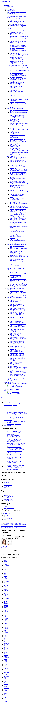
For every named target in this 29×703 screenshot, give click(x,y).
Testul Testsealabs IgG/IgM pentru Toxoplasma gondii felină (15, 468)
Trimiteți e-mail (4, 546)
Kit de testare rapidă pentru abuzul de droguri (14, 403)
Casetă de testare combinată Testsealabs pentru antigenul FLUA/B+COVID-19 (16, 444)
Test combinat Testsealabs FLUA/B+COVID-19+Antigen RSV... (16, 436)
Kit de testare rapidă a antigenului (18, 524)
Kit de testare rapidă (5, 524)
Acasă (5, 399)
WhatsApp (3, 547)
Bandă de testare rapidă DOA (10, 405)
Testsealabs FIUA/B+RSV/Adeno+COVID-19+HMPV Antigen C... (14, 461)
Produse (5, 401)
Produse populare (9, 523)
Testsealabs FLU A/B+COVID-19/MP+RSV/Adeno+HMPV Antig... (15, 451)
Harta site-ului (18, 523)
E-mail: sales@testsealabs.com (9, 507)
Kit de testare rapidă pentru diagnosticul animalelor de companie (13, 526)
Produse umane (7, 402)
